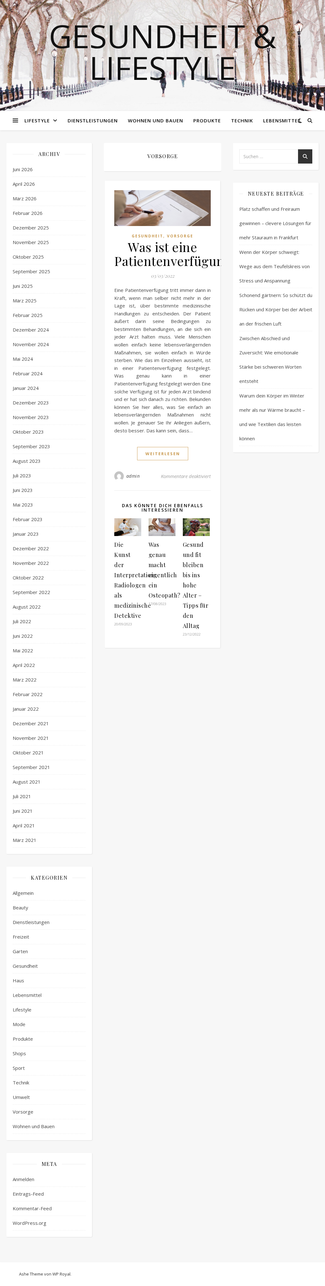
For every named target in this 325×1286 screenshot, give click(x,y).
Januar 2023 (26, 534)
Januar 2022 (26, 709)
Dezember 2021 (31, 723)
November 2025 (31, 242)
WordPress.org (29, 1223)
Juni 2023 (23, 490)
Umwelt (21, 1097)
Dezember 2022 (31, 548)
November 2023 (31, 417)
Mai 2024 (23, 359)
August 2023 (27, 461)
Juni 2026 (23, 169)
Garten (20, 951)
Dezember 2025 (31, 227)
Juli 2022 (22, 621)
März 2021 (24, 840)
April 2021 (24, 825)
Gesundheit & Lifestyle (162, 51)
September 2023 (31, 446)
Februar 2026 (28, 213)
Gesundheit (25, 966)
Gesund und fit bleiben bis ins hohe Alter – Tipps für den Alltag (196, 585)
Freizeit (21, 937)
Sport (19, 1068)
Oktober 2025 (28, 257)
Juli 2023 (22, 475)
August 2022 (27, 607)
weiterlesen (162, 453)
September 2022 (31, 592)
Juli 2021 (22, 796)
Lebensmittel (282, 120)
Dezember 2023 (31, 402)
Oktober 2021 (28, 752)
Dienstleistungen (93, 120)
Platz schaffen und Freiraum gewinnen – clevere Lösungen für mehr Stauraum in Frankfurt (275, 223)
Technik (242, 120)
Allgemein (23, 893)
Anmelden (23, 1179)
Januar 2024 (26, 388)
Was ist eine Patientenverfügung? (175, 253)
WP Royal (61, 1274)
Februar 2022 (28, 694)
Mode (19, 1024)
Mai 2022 (23, 650)
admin (133, 476)
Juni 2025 (23, 286)
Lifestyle (37, 120)
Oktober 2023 (28, 432)
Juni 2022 (23, 636)
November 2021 (31, 738)
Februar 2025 (28, 315)
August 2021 (27, 782)
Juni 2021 (23, 811)
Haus (18, 980)
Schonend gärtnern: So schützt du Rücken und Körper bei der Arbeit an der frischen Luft (275, 309)
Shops (19, 1053)
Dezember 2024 (31, 329)
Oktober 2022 (28, 577)
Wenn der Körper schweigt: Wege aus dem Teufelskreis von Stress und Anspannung (274, 266)
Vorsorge (23, 1111)
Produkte (207, 120)
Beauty (20, 907)
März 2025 (24, 300)
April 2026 (24, 184)
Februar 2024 (28, 373)
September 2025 (31, 271)
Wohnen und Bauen (155, 120)
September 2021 (31, 767)
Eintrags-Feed (28, 1194)
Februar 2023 (28, 519)
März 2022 (24, 679)
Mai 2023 (23, 504)
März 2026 (24, 198)
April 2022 (24, 665)
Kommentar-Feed (32, 1208)
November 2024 (31, 344)
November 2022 (31, 563)
